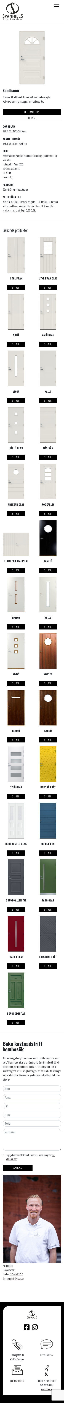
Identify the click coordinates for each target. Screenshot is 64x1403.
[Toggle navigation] (56, 6)
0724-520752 (16, 1274)
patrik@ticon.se (16, 1278)
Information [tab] (32, 112)
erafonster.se (46, 1389)
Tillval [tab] (32, 118)
